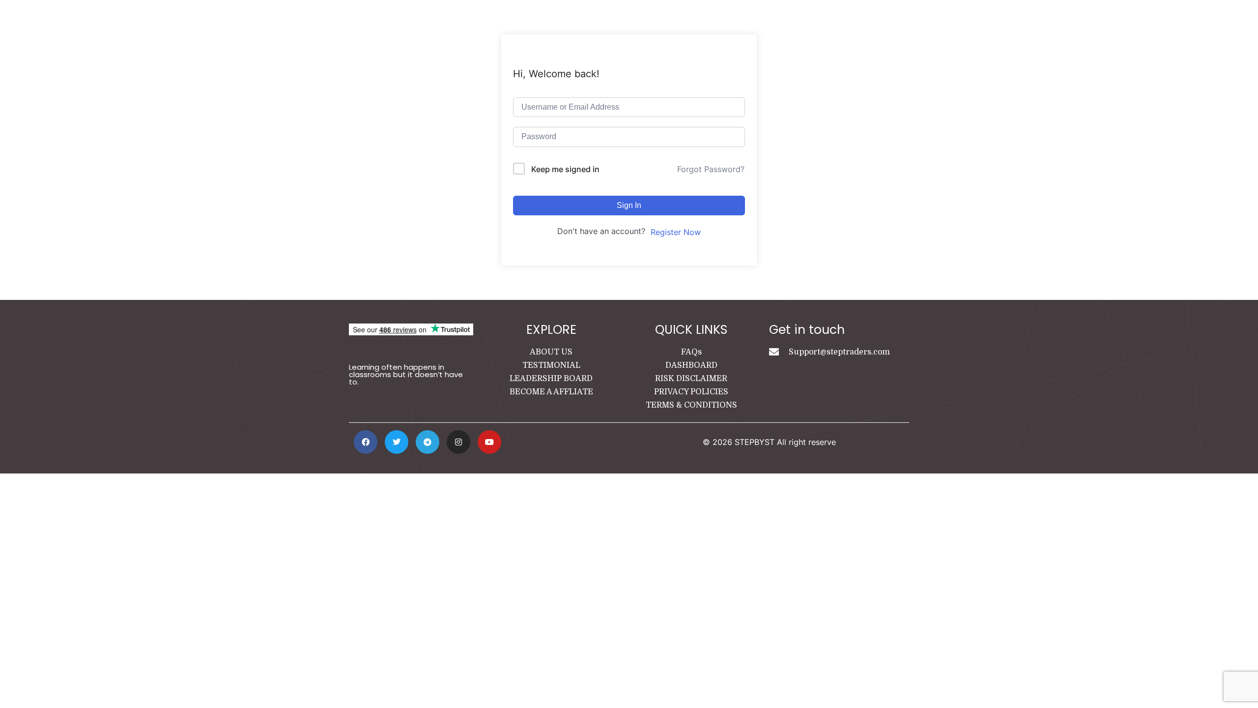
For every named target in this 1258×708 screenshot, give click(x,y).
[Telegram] (427, 442)
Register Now (676, 232)
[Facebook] (365, 442)
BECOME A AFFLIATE (551, 391)
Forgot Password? (710, 169)
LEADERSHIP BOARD (551, 378)
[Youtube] (489, 442)
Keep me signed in (565, 169)
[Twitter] (396, 442)
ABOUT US (551, 352)
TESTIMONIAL (551, 365)
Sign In (629, 205)
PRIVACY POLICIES (691, 391)
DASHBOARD (691, 365)
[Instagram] (458, 442)
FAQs (691, 352)
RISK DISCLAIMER (691, 378)
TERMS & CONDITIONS (691, 405)
